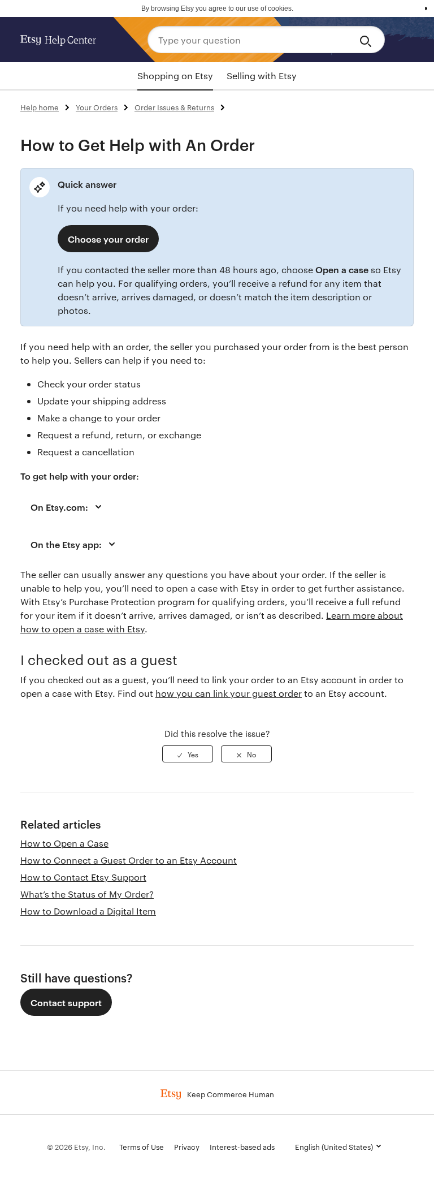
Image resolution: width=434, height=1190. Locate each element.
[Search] (367, 39)
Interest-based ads (242, 1146)
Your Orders (97, 107)
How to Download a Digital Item (88, 911)
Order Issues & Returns (174, 107)
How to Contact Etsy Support (83, 877)
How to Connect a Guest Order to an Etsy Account (128, 860)
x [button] (426, 8)
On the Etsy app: (66, 544)
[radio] (187, 753)
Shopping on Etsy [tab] (175, 75)
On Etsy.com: (59, 507)
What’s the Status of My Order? (87, 894)
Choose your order (108, 238)
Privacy (186, 1146)
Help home (39, 107)
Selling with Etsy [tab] (262, 75)
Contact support (66, 1002)
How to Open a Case (64, 843)
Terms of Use (141, 1146)
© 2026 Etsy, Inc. (76, 1146)
